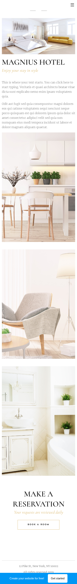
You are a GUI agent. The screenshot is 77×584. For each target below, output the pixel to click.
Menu (72, 4)
